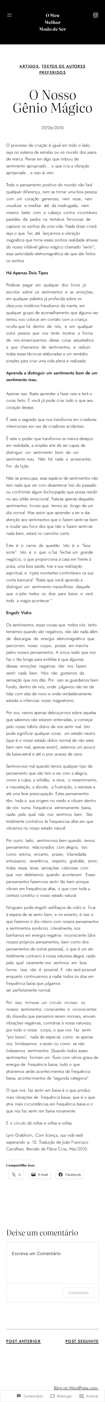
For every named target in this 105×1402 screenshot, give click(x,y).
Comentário (78, 1292)
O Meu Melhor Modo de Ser (52, 22)
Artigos (28, 66)
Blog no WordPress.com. (76, 1388)
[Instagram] (95, 15)
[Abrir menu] (9, 15)
